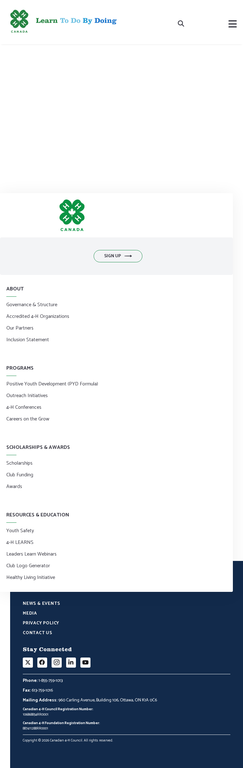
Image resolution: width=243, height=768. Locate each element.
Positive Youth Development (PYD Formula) (52, 384)
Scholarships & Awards (38, 447)
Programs (20, 368)
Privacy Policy (41, 624)
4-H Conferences (23, 408)
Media (30, 614)
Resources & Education (37, 515)
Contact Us (37, 633)
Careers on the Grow (27, 419)
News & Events (41, 604)
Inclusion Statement (27, 340)
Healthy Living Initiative (30, 578)
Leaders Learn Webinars (31, 554)
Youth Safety (20, 531)
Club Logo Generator (28, 566)
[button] (118, 256)
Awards (14, 487)
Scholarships (19, 463)
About (15, 289)
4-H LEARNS (20, 543)
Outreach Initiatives (27, 396)
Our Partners (20, 328)
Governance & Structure (31, 305)
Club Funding (19, 475)
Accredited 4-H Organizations (37, 317)
